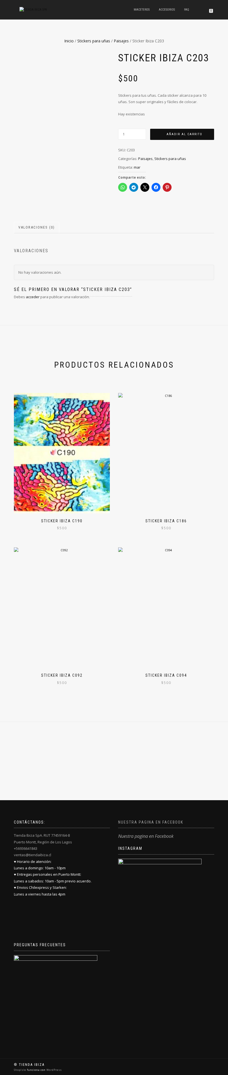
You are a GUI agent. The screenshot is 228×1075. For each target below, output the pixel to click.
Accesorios (167, 9)
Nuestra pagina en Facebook (150, 822)
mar (137, 167)
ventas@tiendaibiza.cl (32, 854)
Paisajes (121, 40)
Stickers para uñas (93, 40)
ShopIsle (20, 1070)
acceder (32, 296)
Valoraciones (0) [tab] (36, 227)
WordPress (54, 1070)
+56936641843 (25, 848)
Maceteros (142, 9)
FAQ (186, 9)
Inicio (69, 40)
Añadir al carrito (184, 134)
